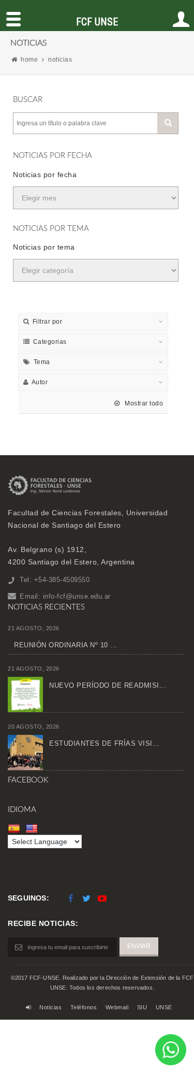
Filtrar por (48, 321)
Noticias (50, 1007)
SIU (142, 1007)
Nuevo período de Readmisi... (107, 685)
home (29, 59)
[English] (32, 828)
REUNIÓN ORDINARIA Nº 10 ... (65, 645)
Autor (40, 382)
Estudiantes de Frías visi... (104, 743)
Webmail (117, 1007)
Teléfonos (83, 1007)
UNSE (164, 1007)
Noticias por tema (44, 247)
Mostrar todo (143, 403)
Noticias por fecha (45, 174)
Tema (42, 362)
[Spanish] (15, 828)
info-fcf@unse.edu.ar (77, 596)
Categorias (50, 341)
